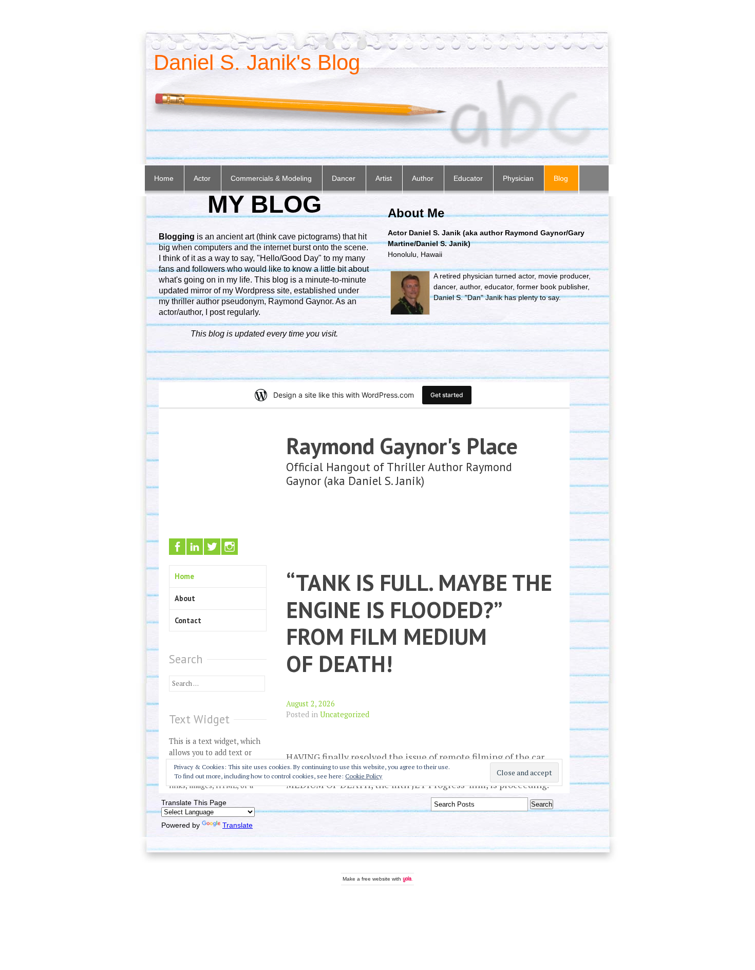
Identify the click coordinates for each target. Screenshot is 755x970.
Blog (561, 178)
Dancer (343, 178)
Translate (237, 825)
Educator (468, 178)
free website (376, 879)
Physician (518, 178)
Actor (202, 178)
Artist (383, 178)
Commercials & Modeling (271, 178)
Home (164, 178)
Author (422, 178)
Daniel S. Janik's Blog (257, 62)
